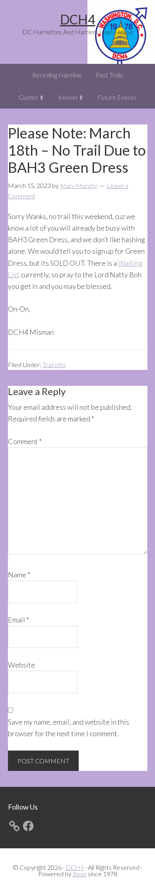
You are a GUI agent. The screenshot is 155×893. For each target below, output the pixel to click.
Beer (80, 873)
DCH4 (77, 19)
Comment (25, 441)
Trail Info (54, 364)
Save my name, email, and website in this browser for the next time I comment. (68, 727)
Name (19, 574)
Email (18, 619)
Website (21, 664)
